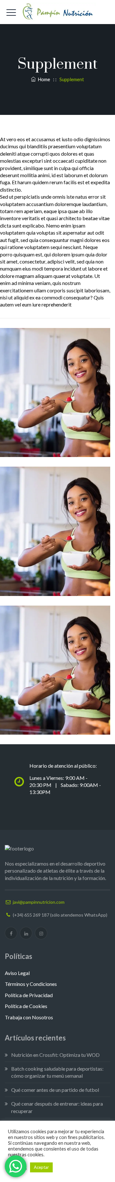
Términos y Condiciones (31, 984)
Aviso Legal (17, 973)
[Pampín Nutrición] (57, 12)
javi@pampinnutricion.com (39, 902)
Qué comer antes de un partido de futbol (55, 1090)
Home (43, 79)
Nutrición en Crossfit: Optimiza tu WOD (55, 1055)
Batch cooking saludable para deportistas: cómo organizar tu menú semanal (57, 1072)
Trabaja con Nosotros (29, 1017)
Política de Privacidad (29, 995)
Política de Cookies (26, 1006)
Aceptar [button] (41, 1167)
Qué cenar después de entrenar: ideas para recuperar (57, 1107)
